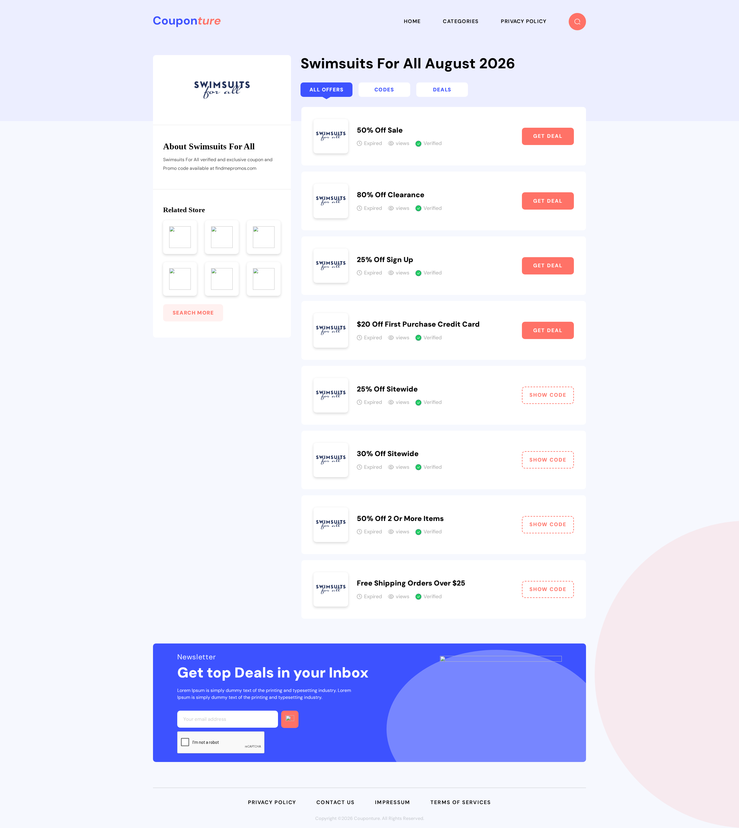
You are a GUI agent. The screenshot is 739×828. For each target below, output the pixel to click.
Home (412, 21)
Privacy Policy (523, 21)
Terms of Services (460, 802)
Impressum (392, 802)
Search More (193, 312)
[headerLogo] (187, 21)
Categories (461, 21)
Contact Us (335, 802)
